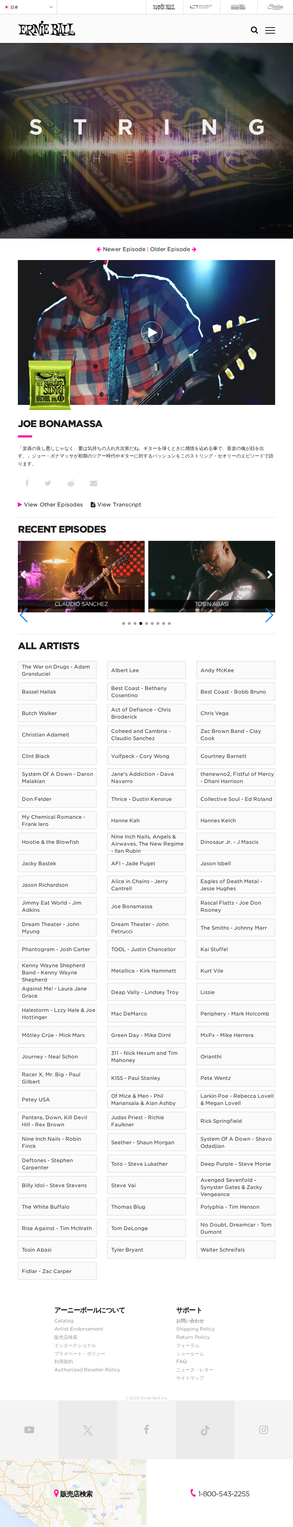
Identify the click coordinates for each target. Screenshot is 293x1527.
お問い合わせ (190, 1320)
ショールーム (190, 1353)
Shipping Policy (195, 1329)
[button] (24, 615)
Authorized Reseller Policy (87, 1369)
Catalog (64, 1320)
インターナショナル (75, 1345)
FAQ (181, 1361)
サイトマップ (190, 1378)
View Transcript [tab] (118, 504)
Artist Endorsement (78, 1329)
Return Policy (193, 1337)
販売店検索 (66, 1337)
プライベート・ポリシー (79, 1353)
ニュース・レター (194, 1369)
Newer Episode (123, 249)
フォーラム (187, 1345)
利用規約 (63, 1361)
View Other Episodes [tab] (52, 504)
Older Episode (171, 249)
